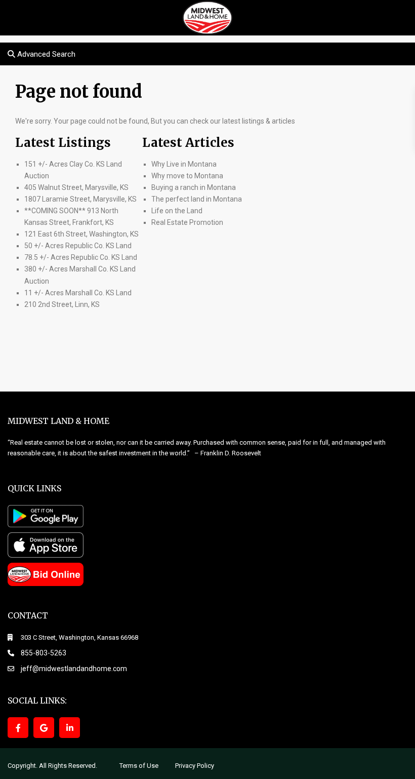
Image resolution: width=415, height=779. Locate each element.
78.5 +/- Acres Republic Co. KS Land (80, 257)
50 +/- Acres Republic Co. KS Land (78, 246)
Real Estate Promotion (187, 222)
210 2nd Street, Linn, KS (62, 304)
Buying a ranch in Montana (193, 187)
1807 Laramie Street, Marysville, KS (80, 199)
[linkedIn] (69, 727)
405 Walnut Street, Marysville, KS (76, 187)
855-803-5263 (43, 653)
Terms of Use (138, 765)
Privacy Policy (194, 765)
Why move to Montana (187, 176)
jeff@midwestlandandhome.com (74, 669)
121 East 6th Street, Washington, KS (81, 234)
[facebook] (18, 727)
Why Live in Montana (184, 164)
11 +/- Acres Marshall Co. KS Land (78, 293)
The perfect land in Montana (196, 199)
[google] (43, 727)
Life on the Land (177, 211)
